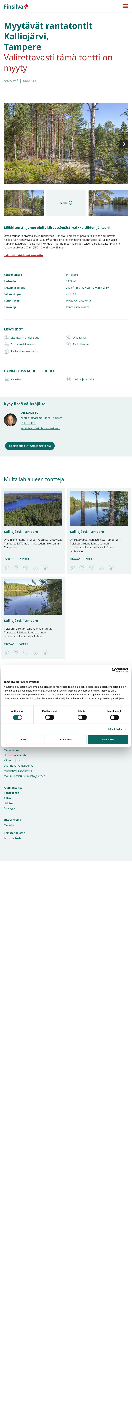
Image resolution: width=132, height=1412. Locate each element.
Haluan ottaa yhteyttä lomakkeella (30, 446)
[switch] (46, 717)
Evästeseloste (13, 838)
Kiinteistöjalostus (14, 760)
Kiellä (24, 739)
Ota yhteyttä (12, 820)
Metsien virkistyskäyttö (18, 771)
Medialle (9, 825)
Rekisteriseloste (14, 833)
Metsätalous (11, 750)
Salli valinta (66, 739)
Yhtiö (7, 798)
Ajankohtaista (13, 787)
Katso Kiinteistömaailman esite (23, 255)
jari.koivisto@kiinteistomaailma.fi (40, 428)
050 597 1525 (28, 423)
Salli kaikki (108, 739)
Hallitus (8, 803)
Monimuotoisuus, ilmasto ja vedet (24, 776)
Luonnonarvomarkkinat (18, 765)
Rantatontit (11, 793)
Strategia (9, 808)
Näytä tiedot (115, 729)
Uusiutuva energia (15, 755)
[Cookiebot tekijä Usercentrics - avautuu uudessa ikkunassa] (114, 670)
